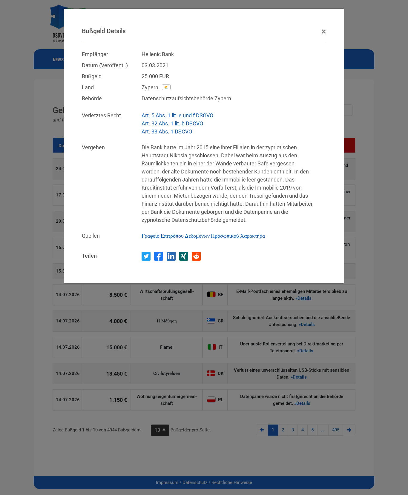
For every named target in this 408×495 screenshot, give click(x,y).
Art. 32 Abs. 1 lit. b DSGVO (172, 123)
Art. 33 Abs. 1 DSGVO (167, 131)
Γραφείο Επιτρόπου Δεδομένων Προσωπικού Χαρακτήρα (203, 236)
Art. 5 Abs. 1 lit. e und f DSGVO (177, 115)
